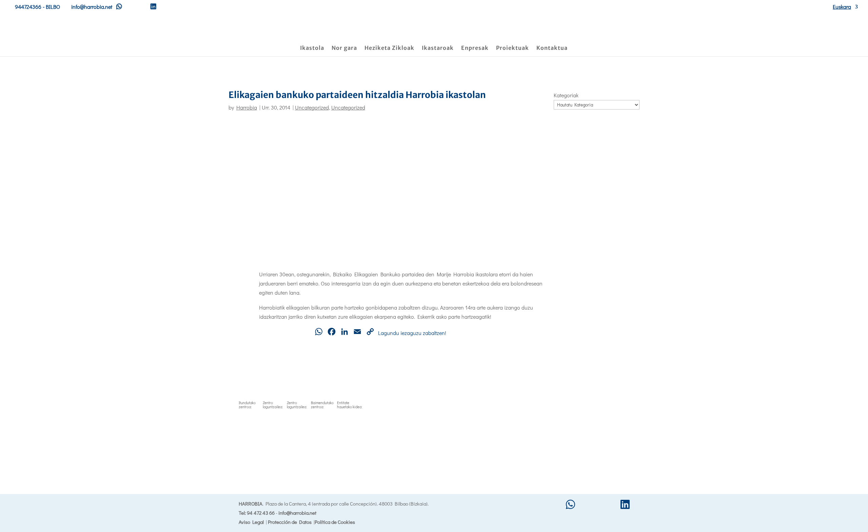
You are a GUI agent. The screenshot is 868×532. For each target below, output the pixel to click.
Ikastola (312, 48)
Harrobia (246, 107)
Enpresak (475, 48)
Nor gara (344, 48)
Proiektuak (512, 48)
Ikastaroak (438, 48)
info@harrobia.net (297, 512)
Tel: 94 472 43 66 (257, 512)
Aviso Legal (251, 521)
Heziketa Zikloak (389, 48)
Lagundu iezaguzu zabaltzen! (412, 332)
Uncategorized (312, 107)
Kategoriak (566, 95)
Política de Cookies (335, 521)
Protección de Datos (290, 521)
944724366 (28, 6)
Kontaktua (552, 48)
